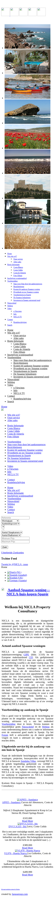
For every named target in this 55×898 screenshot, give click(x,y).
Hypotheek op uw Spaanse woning (26, 292)
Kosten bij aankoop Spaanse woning (26, 289)
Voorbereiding (12, 281)
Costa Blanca (18, 267)
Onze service (18, 259)
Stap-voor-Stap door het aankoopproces (27, 284)
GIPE (26, 654)
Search (9, 325)
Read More (27, 821)
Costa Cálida (18, 270)
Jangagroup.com (20, 894)
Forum (5, 735)
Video (9, 308)
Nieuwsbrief (11, 303)
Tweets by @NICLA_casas (14, 564)
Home (9, 254)
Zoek (4, 547)
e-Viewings (17, 311)
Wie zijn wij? (12, 256)
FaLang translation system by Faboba (10, 889)
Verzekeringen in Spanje (22, 295)
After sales (17, 262)
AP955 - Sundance (11, 802)
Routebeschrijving (20, 322)
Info (14, 314)
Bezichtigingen (18, 286)
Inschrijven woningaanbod (17, 278)
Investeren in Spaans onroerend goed (26, 300)
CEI (31, 657)
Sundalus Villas (28, 761)
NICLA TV (17, 317)
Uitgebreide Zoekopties (12, 552)
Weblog (10, 306)
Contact (10, 319)
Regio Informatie (13, 265)
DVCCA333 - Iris (18, 826)
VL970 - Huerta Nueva (15, 853)
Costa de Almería (19, 273)
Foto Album (17, 275)
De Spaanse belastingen (22, 297)
